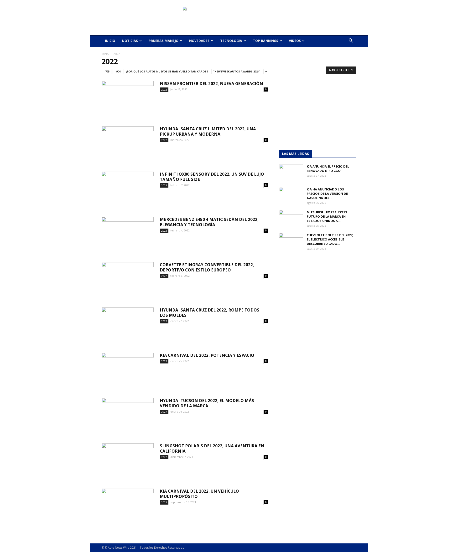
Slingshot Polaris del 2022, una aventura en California (212, 448)
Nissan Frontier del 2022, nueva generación (211, 83)
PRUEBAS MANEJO (163, 40)
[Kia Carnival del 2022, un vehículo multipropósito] (128, 506)
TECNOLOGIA (231, 40)
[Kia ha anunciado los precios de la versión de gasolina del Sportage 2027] (291, 195)
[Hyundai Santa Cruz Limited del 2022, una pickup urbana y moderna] (128, 144)
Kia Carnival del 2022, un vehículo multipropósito (199, 493)
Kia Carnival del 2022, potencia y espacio (207, 355)
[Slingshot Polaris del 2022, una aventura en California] (128, 461)
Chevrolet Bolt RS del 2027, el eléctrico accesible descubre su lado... (330, 239)
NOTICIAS (130, 40)
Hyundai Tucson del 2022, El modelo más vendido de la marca (207, 403)
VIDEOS (295, 40)
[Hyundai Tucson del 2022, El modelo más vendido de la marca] (128, 416)
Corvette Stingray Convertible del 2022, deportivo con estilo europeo (207, 267)
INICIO (110, 40)
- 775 (106, 71)
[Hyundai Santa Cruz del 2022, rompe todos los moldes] (128, 325)
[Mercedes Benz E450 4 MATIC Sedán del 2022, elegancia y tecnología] (128, 235)
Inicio (105, 54)
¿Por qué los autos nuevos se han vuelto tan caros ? (166, 71)
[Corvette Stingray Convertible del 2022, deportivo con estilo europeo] (128, 280)
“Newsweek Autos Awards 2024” (236, 71)
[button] (350, 41)
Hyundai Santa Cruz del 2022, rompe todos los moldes (209, 312)
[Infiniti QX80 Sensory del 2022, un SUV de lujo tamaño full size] (128, 189)
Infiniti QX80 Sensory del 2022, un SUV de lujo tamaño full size (212, 176)
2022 (164, 89)
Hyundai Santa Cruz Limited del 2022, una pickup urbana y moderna (208, 131)
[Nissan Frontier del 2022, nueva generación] (128, 99)
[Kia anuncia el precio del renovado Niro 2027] (291, 172)
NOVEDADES (199, 40)
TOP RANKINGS (265, 40)
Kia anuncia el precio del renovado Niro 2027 (328, 168)
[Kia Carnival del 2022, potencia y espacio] (128, 370)
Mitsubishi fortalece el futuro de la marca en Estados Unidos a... (327, 216)
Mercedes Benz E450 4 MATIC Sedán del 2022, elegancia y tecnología (209, 222)
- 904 (117, 71)
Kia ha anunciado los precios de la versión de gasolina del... (327, 193)
